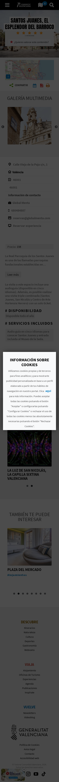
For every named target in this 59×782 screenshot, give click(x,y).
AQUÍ (48, 391)
